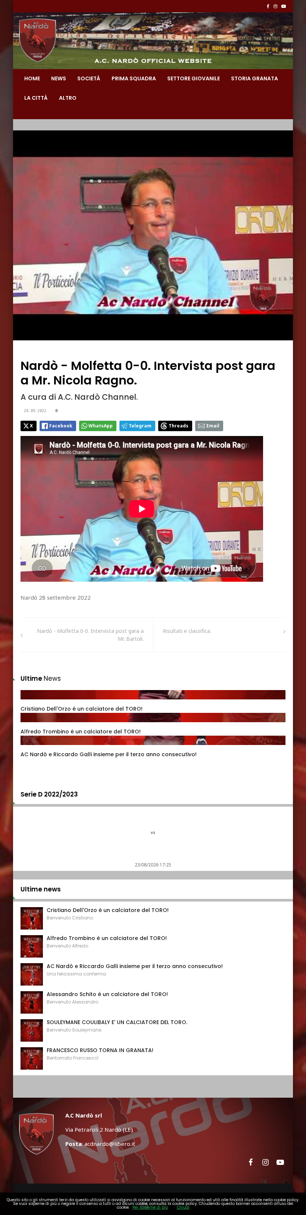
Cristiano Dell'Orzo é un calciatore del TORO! (82, 708)
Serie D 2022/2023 (49, 794)
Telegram (140, 426)
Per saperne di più (150, 1207)
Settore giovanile (193, 78)
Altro (67, 98)
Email (212, 426)
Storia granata (254, 78)
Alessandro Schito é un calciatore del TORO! (107, 994)
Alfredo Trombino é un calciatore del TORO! (81, 731)
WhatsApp (100, 426)
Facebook (60, 426)
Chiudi (183, 1207)
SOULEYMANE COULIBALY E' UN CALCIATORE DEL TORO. (117, 1022)
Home (32, 78)
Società (88, 78)
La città (36, 98)
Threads (178, 426)
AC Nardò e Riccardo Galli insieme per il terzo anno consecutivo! (109, 754)
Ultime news (41, 889)
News (58, 78)
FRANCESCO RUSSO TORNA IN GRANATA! (100, 1050)
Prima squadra (134, 78)
